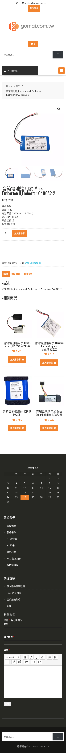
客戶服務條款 (13, 599)
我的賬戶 (34, 8)
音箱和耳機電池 (33, 263)
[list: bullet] (55, 657)
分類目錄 (13, 70)
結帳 (12, 545)
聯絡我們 (11, 551)
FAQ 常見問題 (14, 558)
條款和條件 (12, 565)
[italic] (30, 657)
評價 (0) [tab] (28, 274)
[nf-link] (13, 662)
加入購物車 (19, 233)
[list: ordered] (49, 657)
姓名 (6, 623)
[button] (61, 70)
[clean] (42, 657)
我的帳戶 (11, 532)
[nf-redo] (39, 662)
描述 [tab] (6, 274)
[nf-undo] (33, 662)
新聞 (9, 606)
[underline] (36, 657)
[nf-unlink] (19, 662)
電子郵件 (9, 637)
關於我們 (11, 525)
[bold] (25, 657)
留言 (7, 650)
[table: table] (26, 662)
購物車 (13, 538)
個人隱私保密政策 (16, 586)
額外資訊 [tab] (16, 274)
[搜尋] (58, 54)
